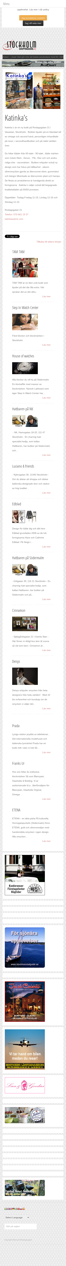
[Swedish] (5, 1208)
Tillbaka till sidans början (49, 241)
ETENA (16, 809)
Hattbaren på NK (22, 408)
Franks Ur (18, 763)
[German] (13, 1208)
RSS (12, 1233)
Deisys (16, 661)
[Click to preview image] (33, 90)
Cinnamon (18, 610)
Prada (16, 725)
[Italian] (16, 1208)
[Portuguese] (18, 1208)
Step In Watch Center (25, 307)
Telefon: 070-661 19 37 (16, 214)
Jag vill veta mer (33, 23)
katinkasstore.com (14, 219)
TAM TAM (18, 251)
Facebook (6, 1233)
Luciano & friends (23, 466)
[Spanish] (23, 1208)
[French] (10, 1208)
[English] (8, 1208)
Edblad (16, 503)
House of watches (23, 355)
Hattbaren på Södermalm (28, 557)
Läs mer (46, 296)
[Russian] (21, 1208)
